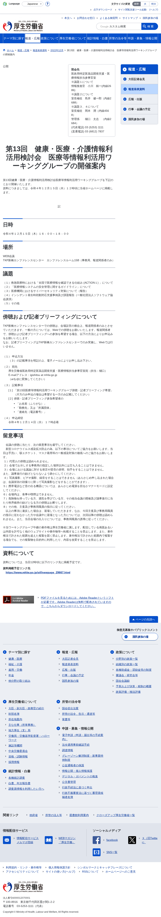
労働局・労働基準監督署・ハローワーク (29, 738)
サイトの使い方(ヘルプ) (60, 871)
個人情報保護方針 (59, 867)
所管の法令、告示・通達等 (78, 713)
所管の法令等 (71, 701)
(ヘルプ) (153, 9)
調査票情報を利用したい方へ (26, 788)
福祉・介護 (15, 664)
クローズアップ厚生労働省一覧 (115, 815)
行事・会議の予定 (139, 109)
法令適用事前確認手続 (76, 744)
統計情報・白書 (19, 771)
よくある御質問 (109, 18)
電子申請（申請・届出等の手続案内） (82, 737)
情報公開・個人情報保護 (77, 770)
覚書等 (66, 719)
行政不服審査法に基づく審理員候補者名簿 (82, 795)
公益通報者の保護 (73, 765)
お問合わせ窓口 (86, 18)
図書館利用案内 (79, 815)
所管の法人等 (53, 815)
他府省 (33, 815)
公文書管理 (69, 781)
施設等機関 (15, 745)
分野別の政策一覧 (127, 658)
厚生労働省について (22, 701)
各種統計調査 (16, 777)
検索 (150, 26)
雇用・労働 (15, 669)
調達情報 (67, 750)
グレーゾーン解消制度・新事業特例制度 (82, 757)
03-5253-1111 (25, 906)
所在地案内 (15, 719)
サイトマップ (130, 18)
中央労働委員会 (18, 751)
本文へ (68, 18)
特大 (153, 4)
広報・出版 (135, 99)
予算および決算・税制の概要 (134, 686)
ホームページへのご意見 (120, 871)
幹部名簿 (13, 713)
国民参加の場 (150, 18)
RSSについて (90, 871)
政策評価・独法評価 (128, 691)
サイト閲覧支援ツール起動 (132, 9)
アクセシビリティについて (22, 871)
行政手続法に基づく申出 (77, 787)
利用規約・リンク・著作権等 (24, 867)
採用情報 (13, 762)
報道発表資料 (136, 89)
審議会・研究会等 (127, 675)
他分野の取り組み (19, 680)
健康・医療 (15, 658)
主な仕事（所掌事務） (22, 724)
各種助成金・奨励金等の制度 (134, 669)
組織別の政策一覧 (127, 664)
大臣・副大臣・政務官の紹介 (26, 708)
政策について (125, 652)
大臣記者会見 (136, 79)
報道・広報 (137, 69)
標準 (136, 4)
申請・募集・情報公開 (77, 728)
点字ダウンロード (102, 9)
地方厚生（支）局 (19, 730)
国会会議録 (123, 680)
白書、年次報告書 (19, 783)
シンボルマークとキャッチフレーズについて (104, 867)
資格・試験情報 (18, 756)
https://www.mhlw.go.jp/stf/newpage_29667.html (38, 572)
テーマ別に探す (19, 652)
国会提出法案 (70, 708)
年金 (11, 675)
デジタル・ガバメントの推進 (80, 776)
